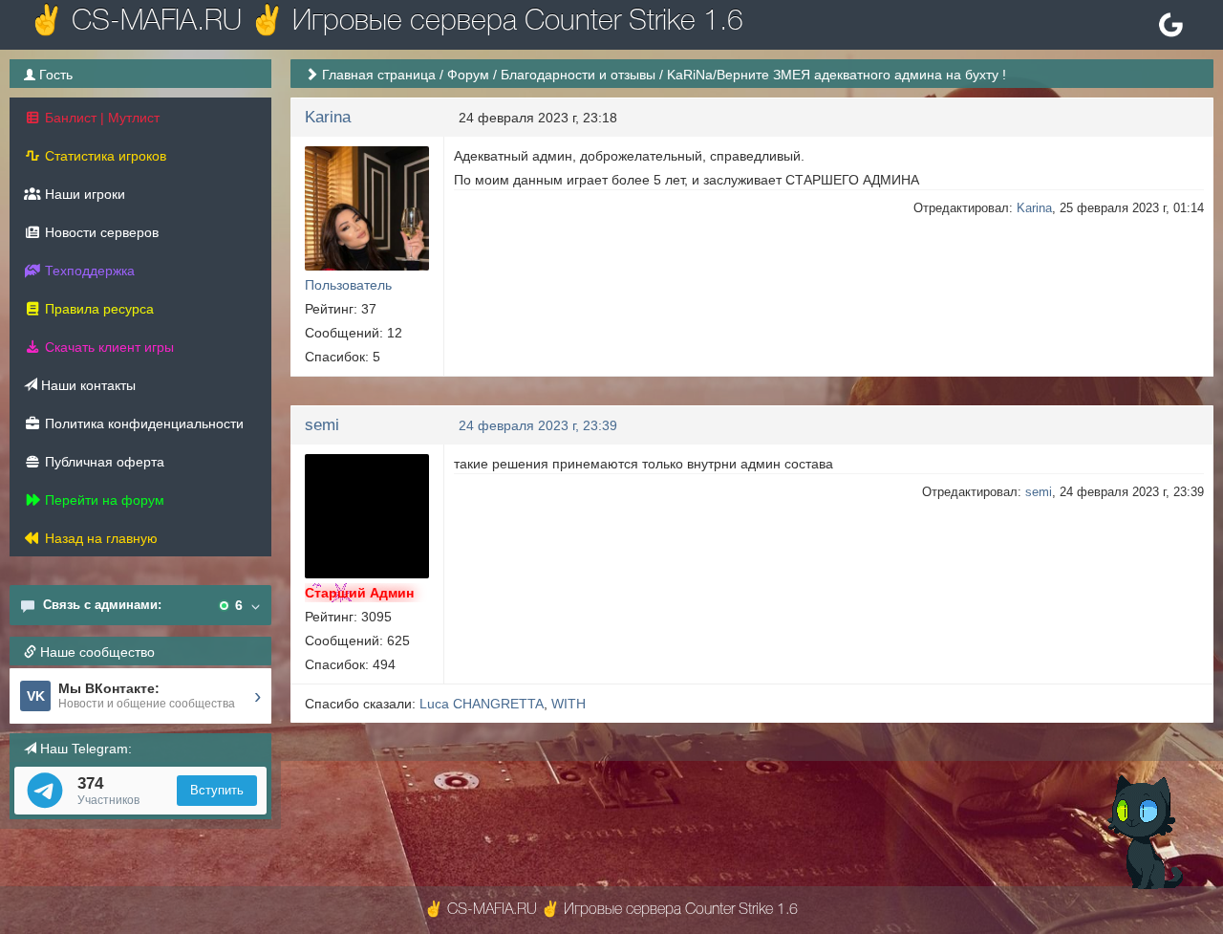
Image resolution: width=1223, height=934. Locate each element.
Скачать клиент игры (107, 347)
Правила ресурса (97, 308)
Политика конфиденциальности (142, 423)
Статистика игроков (103, 155)
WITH (568, 703)
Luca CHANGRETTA (481, 703)
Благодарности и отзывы (578, 74)
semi (322, 425)
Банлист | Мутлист (100, 117)
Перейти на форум (102, 500)
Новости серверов (100, 232)
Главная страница (379, 74)
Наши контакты (86, 385)
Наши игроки (83, 194)
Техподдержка (88, 270)
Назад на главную (99, 538)
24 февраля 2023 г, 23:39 (538, 425)
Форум (468, 74)
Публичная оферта (102, 461)
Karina (328, 117)
